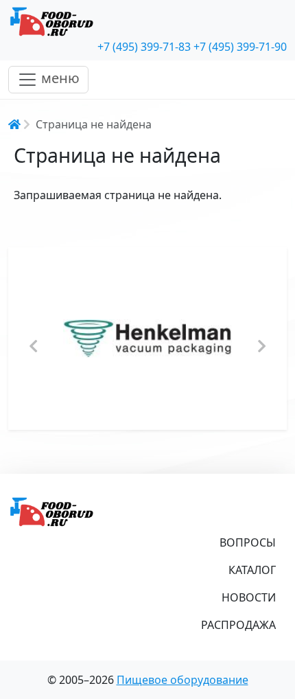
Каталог (252, 569)
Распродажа (238, 624)
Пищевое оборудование (182, 679)
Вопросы (248, 542)
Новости (249, 597)
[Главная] (147, 21)
